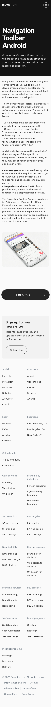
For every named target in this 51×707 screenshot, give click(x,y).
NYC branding (9, 553)
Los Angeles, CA (36, 429)
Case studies (34, 381)
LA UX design (34, 534)
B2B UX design (35, 605)
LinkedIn (6, 376)
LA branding (33, 523)
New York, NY (34, 434)
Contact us (8, 465)
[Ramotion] (9, 5)
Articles (6, 434)
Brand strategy (10, 594)
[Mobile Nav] (46, 4)
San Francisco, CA (37, 423)
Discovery (7, 661)
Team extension (35, 636)
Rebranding (8, 605)
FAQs (5, 429)
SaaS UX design (10, 636)
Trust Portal (28, 693)
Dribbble (6, 392)
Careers (6, 440)
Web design (8, 488)
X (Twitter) (7, 398)
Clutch (5, 404)
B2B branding (34, 594)
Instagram (7, 381)
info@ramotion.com (15, 682)
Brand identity (9, 600)
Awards (31, 398)
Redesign (32, 630)
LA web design (35, 528)
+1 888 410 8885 (11, 459)
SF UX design (9, 534)
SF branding (8, 528)
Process (31, 387)
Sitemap (33, 682)
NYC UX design (10, 564)
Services (31, 392)
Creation (32, 624)
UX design (7, 493)
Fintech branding (36, 485)
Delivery (6, 666)
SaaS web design (11, 630)
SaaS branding (10, 624)
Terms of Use (29, 688)
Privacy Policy (11, 688)
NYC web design (11, 559)
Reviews (6, 423)
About (30, 376)
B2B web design (35, 600)
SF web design (10, 523)
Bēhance (7, 387)
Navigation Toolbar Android (21, 198)
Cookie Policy (11, 693)
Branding (7, 482)
